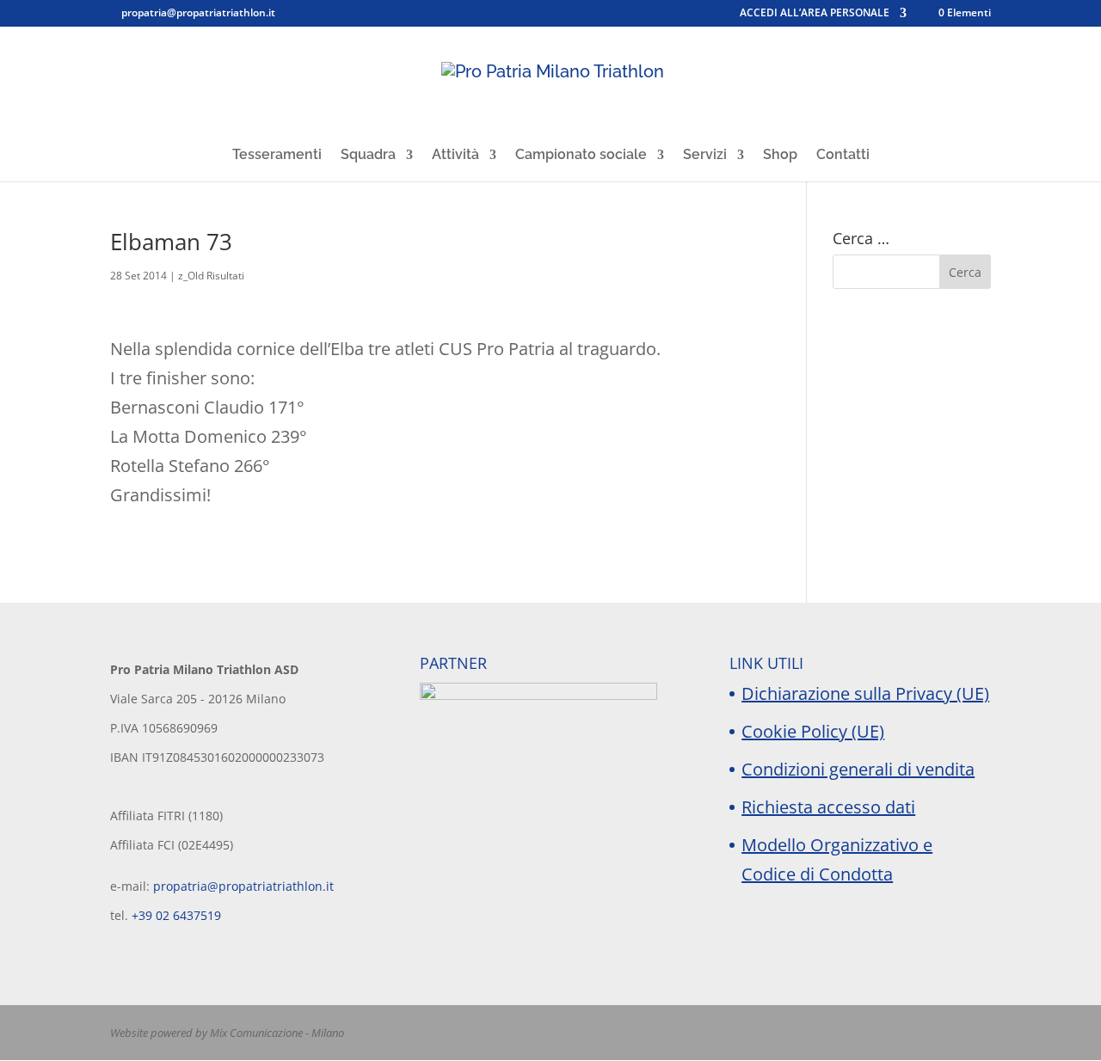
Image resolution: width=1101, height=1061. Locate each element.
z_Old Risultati (211, 275)
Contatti (843, 156)
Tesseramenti (277, 156)
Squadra (368, 156)
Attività (455, 156)
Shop (780, 156)
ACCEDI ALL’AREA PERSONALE (814, 14)
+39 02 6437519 (176, 915)
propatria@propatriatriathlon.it (243, 886)
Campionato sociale (581, 156)
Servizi (705, 156)
